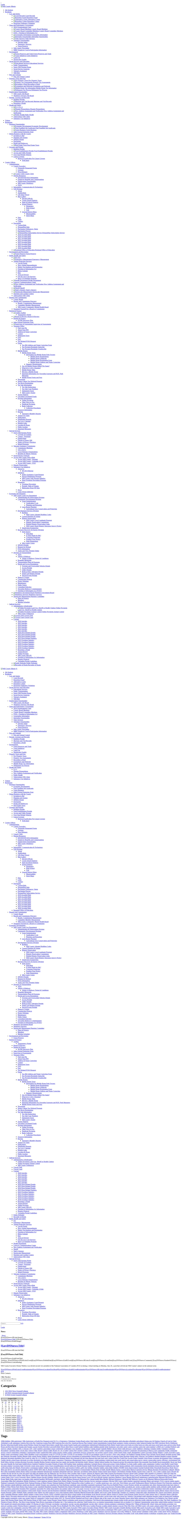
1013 (6, 1391)
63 (6, 1395)
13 (15, 1406)
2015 (20, 1429)
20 (15, 1408)
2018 (19, 1423)
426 (6, 1393)
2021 (19, 1417)
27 (6, 1402)
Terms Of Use (46, 1517)
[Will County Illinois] (8, 6)
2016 (20, 1427)
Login (3, 4)
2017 (19, 1425)
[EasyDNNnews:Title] (8, 1339)
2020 (19, 1419)
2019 (19, 1421)
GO (22, 1323)
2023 (19, 1415)
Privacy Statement (34, 1517)
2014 (20, 1431)
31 (18, 1402)
